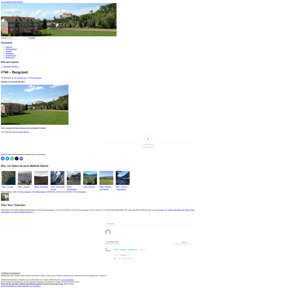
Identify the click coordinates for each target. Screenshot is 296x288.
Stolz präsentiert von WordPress (29, 286)
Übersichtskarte (11, 49)
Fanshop (9, 51)
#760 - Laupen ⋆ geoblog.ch (125, 250)
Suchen (3, 38)
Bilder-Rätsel (40, 192)
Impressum (10, 53)
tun (61, 284)
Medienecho (10, 57)
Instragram (177, 210)
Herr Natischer (36, 78)
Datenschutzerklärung (9, 286)
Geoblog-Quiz (11, 55)
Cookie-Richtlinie (67, 280)
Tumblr (169, 210)
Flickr (187, 210)
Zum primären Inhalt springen (12, 2)
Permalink (82, 192)
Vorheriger (6, 66)
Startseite (9, 47)
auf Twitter (160, 210)
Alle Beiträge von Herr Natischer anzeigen (17, 212)
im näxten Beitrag (22, 132)
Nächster (15, 66)
